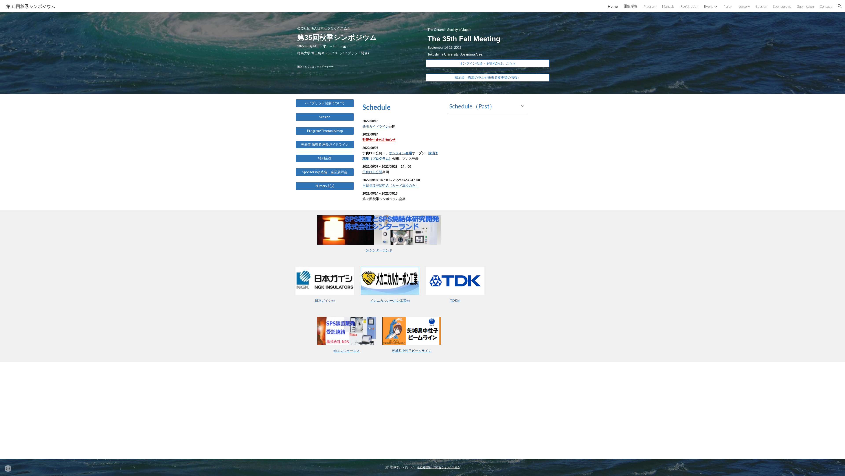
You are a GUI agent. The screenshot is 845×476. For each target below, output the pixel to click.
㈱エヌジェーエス (346, 351)
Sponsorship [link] (782, 6)
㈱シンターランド (379, 250)
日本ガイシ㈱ (325, 300)
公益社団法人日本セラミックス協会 (438, 467)
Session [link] (761, 6)
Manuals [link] (668, 6)
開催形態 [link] (630, 6)
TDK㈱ (455, 300)
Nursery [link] (743, 6)
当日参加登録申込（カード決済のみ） (390, 185)
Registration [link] (689, 6)
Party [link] (727, 6)
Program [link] (649, 6)
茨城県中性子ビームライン (412, 351)
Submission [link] (805, 6)
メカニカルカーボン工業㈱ (390, 300)
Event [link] (708, 6)
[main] (357, 47)
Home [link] (613, 6)
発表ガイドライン (375, 126)
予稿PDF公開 (372, 172)
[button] (839, 6)
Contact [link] (825, 6)
